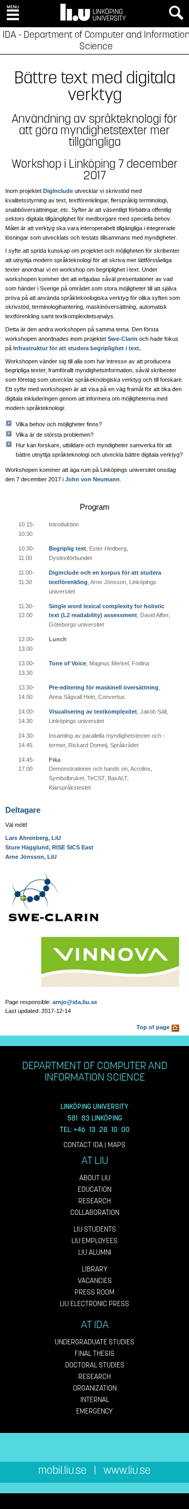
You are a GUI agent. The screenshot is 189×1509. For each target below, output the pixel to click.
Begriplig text (67, 548)
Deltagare (22, 809)
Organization (95, 1388)
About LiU (94, 1177)
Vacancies (95, 1280)
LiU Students (95, 1229)
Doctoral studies (94, 1365)
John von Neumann (92, 479)
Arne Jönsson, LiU (31, 857)
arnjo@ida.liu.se (74, 1002)
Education (94, 1189)
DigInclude (58, 191)
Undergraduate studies (94, 1342)
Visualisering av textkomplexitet (93, 711)
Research (94, 1201)
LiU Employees (94, 1240)
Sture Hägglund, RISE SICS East (49, 847)
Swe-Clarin (123, 339)
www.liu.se (127, 1470)
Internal (94, 1399)
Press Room (94, 1292)
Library (95, 1269)
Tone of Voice (67, 663)
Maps (116, 1144)
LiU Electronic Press (94, 1303)
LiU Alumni (94, 1252)
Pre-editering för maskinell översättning (104, 687)
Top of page (153, 1027)
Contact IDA (83, 1144)
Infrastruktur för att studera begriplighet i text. (77, 348)
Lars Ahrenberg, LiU (33, 838)
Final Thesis (94, 1353)
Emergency (94, 1411)
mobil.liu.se (62, 1470)
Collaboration (94, 1212)
